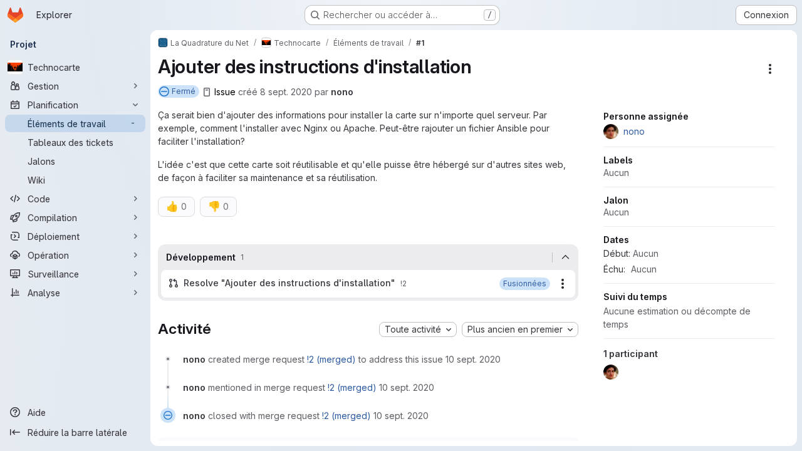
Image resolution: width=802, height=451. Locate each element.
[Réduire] (565, 257)
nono (342, 91)
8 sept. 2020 (286, 91)
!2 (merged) (331, 359)
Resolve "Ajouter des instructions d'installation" (289, 282)
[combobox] (418, 329)
